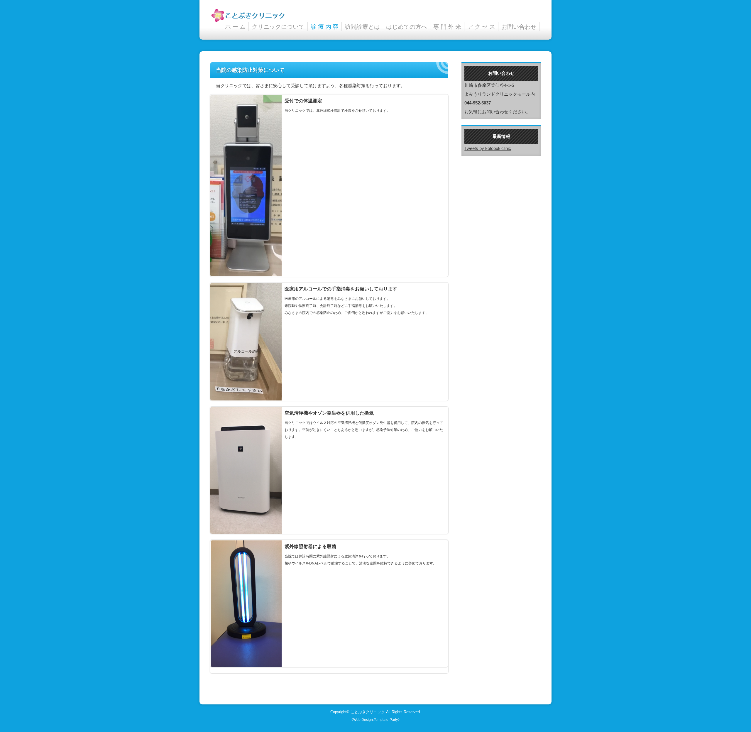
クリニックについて (278, 26)
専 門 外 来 (447, 26)
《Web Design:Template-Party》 (375, 720)
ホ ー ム (235, 26)
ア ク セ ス (481, 26)
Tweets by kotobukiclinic (487, 148)
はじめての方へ (406, 26)
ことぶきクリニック (368, 712)
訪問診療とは (362, 26)
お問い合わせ (519, 26)
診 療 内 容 (325, 26)
